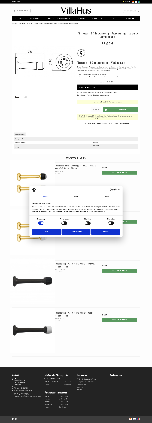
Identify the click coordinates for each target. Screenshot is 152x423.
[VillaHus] (76, 10)
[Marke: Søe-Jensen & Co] (82, 54)
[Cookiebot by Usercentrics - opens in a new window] (111, 190)
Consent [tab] (45, 197)
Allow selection (76, 231)
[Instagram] (16, 419)
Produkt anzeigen (119, 172)
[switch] (64, 223)
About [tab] (107, 197)
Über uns (80, 387)
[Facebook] (13, 419)
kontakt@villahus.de (25, 390)
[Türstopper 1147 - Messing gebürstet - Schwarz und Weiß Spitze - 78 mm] (32, 183)
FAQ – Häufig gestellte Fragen (87, 379)
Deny (46, 231)
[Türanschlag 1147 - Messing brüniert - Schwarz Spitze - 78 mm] (32, 281)
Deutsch (127, 1)
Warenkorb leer (130, 11)
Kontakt (79, 389)
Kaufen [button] (121, 110)
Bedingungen (81, 384)
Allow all (106, 231)
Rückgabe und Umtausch (85, 382)
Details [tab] (76, 197)
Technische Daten (20, 134)
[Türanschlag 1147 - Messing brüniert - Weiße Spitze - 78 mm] (32, 330)
